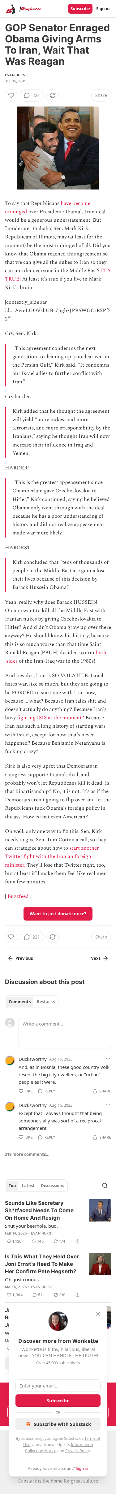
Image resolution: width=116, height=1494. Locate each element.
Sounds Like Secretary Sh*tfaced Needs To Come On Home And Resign (39, 1210)
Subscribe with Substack (62, 1424)
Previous (24, 958)
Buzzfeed (18, 896)
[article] (58, 1222)
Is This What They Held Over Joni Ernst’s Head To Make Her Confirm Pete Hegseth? (42, 1263)
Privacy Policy (77, 1450)
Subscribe (80, 8)
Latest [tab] (28, 1185)
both (101, 653)
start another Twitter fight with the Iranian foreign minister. (52, 856)
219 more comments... (27, 1154)
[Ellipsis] (108, 1059)
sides (12, 661)
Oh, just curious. (22, 1279)
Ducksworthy (33, 1059)
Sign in (103, 8)
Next (95, 958)
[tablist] (31, 1001)
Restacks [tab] (46, 1001)
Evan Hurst (16, 75)
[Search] (105, 1185)
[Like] (11, 95)
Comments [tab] (20, 1001)
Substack (27, 1481)
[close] (98, 1314)
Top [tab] (12, 1185)
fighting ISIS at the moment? (50, 718)
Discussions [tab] (52, 1185)
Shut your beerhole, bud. (31, 1226)
